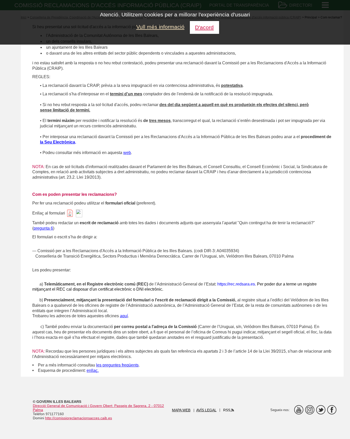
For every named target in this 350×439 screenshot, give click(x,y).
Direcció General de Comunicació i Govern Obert (72, 406)
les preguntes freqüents (117, 365)
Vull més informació (160, 27)
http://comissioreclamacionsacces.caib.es (78, 418)
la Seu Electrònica (57, 142)
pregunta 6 (43, 228)
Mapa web (181, 410)
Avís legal (206, 410)
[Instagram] (309, 409)
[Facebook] (331, 409)
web (127, 152)
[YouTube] (298, 409)
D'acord (204, 27)
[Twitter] (320, 409)
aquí (124, 316)
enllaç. (93, 370)
